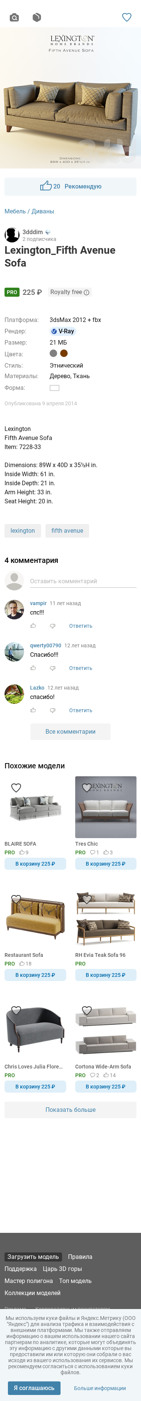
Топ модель (75, 1281)
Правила (80, 1256)
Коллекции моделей (33, 1293)
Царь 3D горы (62, 1268)
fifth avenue (67, 530)
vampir (38, 603)
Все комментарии (70, 731)
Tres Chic (86, 844)
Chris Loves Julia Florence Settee (34, 1067)
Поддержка (21, 1268)
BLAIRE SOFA (20, 844)
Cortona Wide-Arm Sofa (103, 1067)
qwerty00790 (45, 645)
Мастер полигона (29, 1281)
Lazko (37, 688)
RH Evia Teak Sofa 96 (100, 955)
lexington (23, 530)
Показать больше (70, 1109)
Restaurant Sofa (24, 955)
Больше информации (100, 1388)
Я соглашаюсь (34, 1388)
